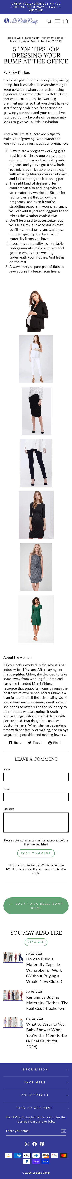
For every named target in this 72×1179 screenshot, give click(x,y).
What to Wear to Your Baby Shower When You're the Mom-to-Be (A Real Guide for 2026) (46, 1035)
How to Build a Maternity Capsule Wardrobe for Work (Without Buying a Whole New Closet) (44, 970)
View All (36, 942)
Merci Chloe (41, 684)
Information (35, 1069)
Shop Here (35, 1082)
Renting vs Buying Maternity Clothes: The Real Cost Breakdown (47, 1003)
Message (8, 808)
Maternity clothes (52, 37)
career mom (32, 37)
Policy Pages (35, 1095)
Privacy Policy (29, 869)
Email (6, 789)
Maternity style (19, 41)
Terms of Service (55, 869)
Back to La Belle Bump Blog (38, 905)
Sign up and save (35, 1108)
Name (7, 769)
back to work (15, 37)
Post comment (36, 853)
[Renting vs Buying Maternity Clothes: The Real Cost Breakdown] (13, 995)
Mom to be (37, 41)
